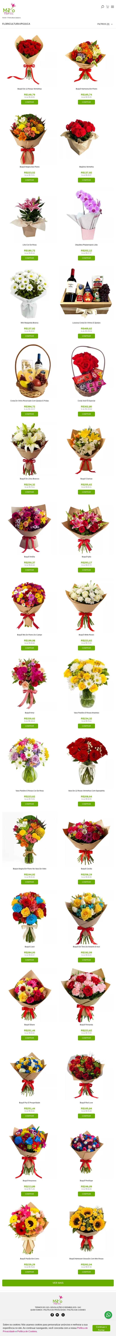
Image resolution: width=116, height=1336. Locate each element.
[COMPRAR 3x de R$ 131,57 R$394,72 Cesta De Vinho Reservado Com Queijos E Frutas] (29, 371)
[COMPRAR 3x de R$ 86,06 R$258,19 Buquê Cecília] (86, 839)
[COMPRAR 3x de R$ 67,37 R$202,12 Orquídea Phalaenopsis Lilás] (86, 215)
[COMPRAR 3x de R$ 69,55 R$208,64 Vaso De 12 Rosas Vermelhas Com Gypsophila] (86, 761)
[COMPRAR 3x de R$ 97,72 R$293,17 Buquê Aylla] (86, 527)
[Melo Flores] (58, 1300)
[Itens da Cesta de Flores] (107, 6)
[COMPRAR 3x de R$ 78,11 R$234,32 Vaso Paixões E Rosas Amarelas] (86, 683)
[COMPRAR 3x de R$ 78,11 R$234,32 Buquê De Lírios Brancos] (29, 449)
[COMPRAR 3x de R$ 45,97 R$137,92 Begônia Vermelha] (86, 137)
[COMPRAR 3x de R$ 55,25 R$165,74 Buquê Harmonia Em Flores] (86, 59)
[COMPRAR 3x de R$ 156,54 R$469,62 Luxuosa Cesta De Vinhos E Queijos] (86, 293)
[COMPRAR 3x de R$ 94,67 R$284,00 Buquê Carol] (29, 917)
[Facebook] (52, 1316)
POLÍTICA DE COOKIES (76, 1310)
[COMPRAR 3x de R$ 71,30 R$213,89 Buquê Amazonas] (29, 1151)
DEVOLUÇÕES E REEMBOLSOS (63, 1307)
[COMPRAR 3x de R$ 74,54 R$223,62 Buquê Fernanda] (86, 995)
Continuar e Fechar (101, 1328)
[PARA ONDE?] (102, 6)
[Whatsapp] (63, 1316)
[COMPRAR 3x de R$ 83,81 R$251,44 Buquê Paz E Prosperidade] (29, 1073)
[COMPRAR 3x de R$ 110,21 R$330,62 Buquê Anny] (29, 683)
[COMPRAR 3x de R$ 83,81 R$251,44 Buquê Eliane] (29, 995)
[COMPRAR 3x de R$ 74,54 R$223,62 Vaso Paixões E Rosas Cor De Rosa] (29, 761)
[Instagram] (57, 1316)
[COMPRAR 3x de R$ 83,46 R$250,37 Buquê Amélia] (29, 527)
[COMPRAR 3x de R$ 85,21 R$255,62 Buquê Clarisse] (86, 449)
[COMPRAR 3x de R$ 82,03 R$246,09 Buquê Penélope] (86, 1151)
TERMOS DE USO (42, 1307)
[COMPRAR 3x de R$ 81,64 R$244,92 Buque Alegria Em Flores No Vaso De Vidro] (29, 839)
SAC (79, 1307)
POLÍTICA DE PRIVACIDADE (55, 1310)
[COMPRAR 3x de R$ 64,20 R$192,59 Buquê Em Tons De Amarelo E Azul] (86, 917)
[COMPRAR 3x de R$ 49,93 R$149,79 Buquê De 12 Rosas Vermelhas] (29, 59)
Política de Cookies (27, 1331)
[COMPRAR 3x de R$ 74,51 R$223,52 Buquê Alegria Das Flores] (29, 137)
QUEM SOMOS (36, 1310)
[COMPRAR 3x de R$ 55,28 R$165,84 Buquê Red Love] (86, 1073)
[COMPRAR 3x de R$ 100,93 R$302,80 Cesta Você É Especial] (86, 371)
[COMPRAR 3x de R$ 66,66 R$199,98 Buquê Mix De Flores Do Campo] (29, 605)
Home (4, 17)
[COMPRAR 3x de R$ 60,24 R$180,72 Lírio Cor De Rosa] (29, 215)
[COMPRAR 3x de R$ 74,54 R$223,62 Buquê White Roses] (86, 605)
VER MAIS (58, 1283)
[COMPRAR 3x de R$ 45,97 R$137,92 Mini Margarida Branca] (29, 293)
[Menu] (112, 6)
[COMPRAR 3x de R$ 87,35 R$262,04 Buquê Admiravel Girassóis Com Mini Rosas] (86, 1229)
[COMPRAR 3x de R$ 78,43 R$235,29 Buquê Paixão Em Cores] (29, 1229)
